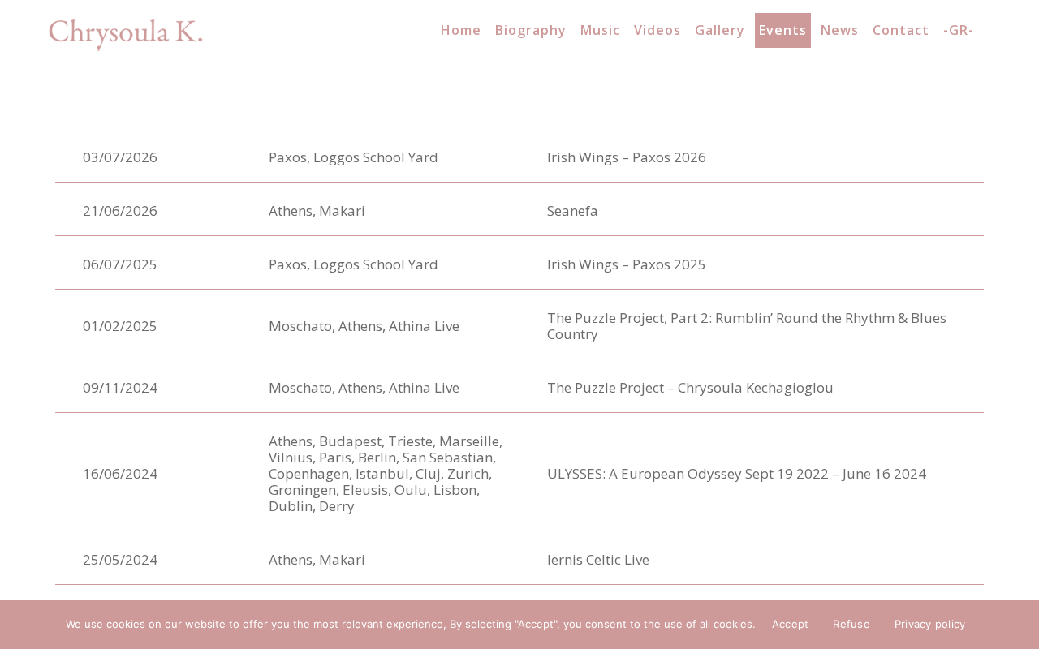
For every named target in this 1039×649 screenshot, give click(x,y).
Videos (657, 30)
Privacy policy (930, 623)
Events (783, 30)
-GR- (958, 30)
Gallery (720, 30)
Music (600, 30)
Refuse (851, 623)
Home (461, 30)
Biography (531, 30)
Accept (790, 623)
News (840, 30)
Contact (901, 30)
